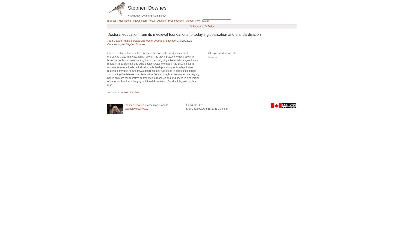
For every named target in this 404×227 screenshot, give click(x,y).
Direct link (128, 92)
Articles (161, 20)
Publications (124, 20)
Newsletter (140, 20)
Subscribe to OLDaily (202, 26)
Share (137, 92)
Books (111, 20)
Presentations (176, 20)
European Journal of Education (159, 40)
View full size (212, 57)
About (189, 20)
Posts (152, 20)
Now (198, 20)
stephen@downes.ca (136, 108)
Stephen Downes (135, 44)
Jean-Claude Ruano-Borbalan (124, 40)
